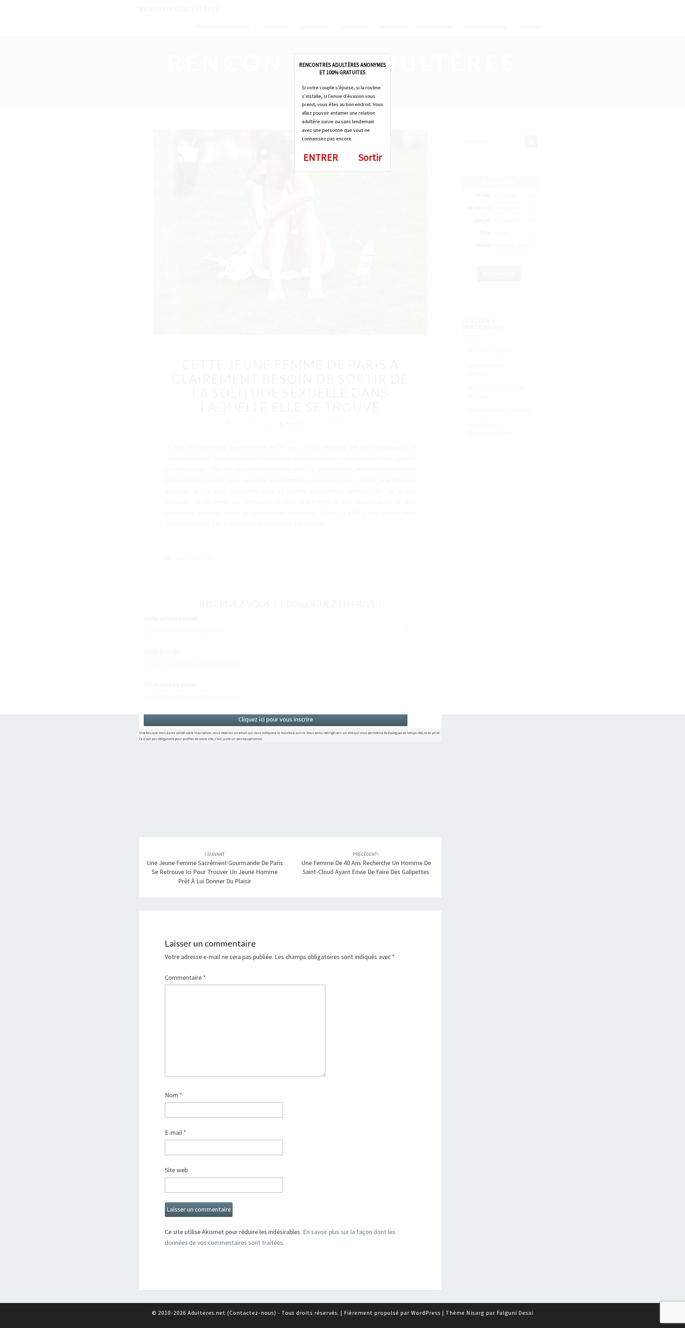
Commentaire (185, 977)
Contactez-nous (251, 1312)
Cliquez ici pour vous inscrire (275, 719)
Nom (173, 1095)
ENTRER (320, 157)
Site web (176, 1170)
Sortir (370, 157)
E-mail (175, 1132)
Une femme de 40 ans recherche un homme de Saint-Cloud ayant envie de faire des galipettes (366, 863)
